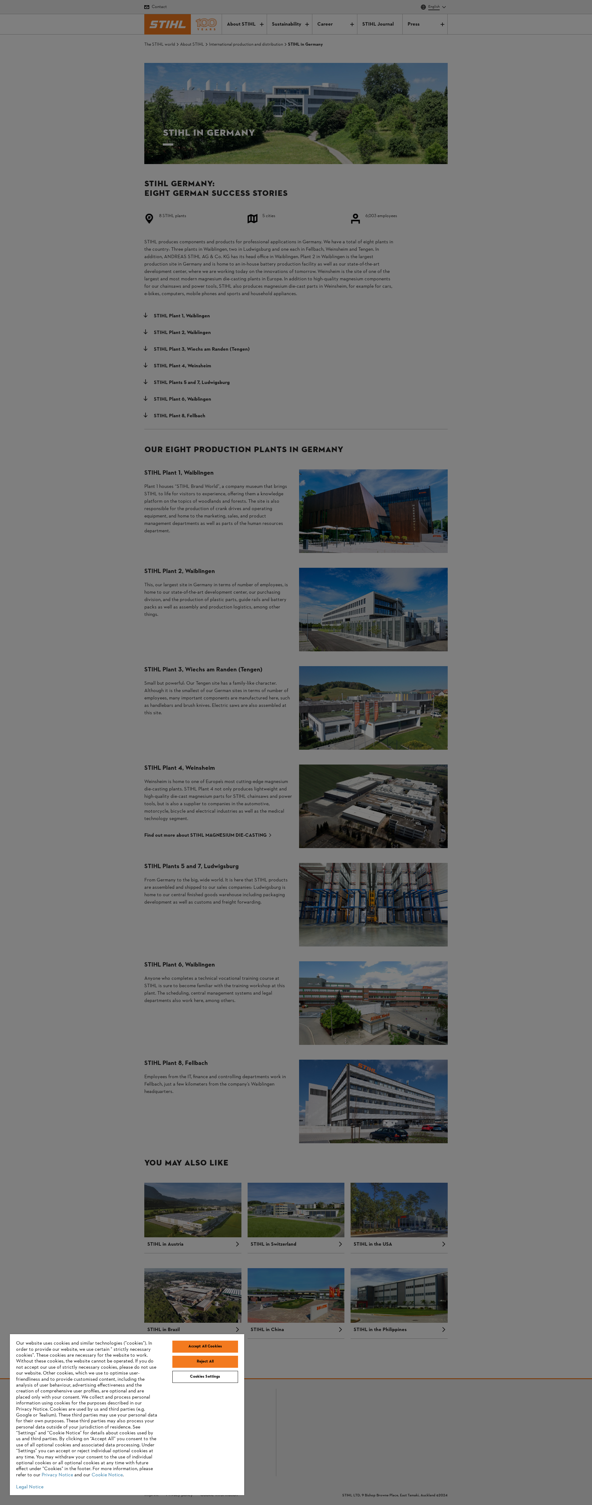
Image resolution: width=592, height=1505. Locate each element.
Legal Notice (29, 1487)
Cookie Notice (107, 1475)
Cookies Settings (205, 1376)
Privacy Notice (57, 1475)
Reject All (205, 1361)
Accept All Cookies (205, 1346)
